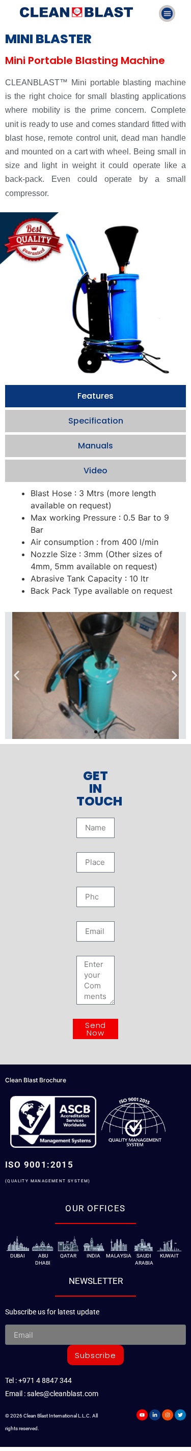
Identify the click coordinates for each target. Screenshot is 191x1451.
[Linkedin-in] (154, 1415)
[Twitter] (180, 1415)
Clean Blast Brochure (35, 1080)
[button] (167, 13)
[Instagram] (167, 1415)
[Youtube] (142, 1415)
